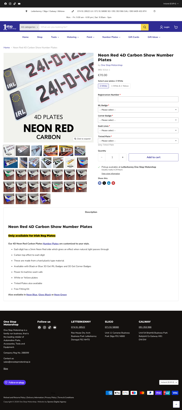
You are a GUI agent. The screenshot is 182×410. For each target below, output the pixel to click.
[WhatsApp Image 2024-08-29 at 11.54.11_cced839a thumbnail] (23, 162)
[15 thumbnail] (69, 174)
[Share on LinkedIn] (108, 183)
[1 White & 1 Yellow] (120, 89)
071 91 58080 (112, 327)
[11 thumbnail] (33, 186)
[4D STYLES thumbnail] (46, 162)
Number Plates (110, 37)
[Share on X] (104, 183)
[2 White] (103, 89)
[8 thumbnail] (57, 186)
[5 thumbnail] (9, 198)
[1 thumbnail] (45, 198)
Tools (54, 37)
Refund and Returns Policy (14, 397)
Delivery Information (35, 397)
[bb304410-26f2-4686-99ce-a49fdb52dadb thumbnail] (80, 150)
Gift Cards (133, 37)
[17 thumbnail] (45, 174)
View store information (111, 174)
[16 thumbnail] (57, 174)
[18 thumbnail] (33, 174)
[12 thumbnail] (21, 186)
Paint (90, 37)
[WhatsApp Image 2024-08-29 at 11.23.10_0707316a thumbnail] (22, 150)
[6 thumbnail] (81, 186)
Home (25, 37)
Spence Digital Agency (56, 402)
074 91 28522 (78, 327)
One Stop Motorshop (111, 65)
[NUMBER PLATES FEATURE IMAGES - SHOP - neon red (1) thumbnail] (9, 150)
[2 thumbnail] (33, 198)
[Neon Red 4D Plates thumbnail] (36, 150)
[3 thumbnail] (70, 162)
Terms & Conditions (66, 397)
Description (91, 212)
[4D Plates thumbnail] (34, 162)
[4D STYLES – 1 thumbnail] (58, 162)
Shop (40, 37)
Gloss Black (44, 294)
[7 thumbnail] (69, 186)
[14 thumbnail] (81, 174)
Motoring (72, 37)
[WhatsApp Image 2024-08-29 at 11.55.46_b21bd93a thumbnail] (66, 150)
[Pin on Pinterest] (113, 183)
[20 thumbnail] (9, 174)
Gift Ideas (153, 37)
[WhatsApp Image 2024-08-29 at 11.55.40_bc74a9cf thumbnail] (50, 150)
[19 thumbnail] (21, 174)
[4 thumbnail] (21, 198)
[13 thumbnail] (9, 186)
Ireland (170, 3)
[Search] (145, 27)
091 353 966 (145, 327)
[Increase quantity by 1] (122, 157)
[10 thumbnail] (45, 186)
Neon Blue (31, 294)
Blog (6, 368)
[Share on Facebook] (99, 183)
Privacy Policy (50, 397)
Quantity (102, 151)
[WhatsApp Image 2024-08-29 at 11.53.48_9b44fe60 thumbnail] (10, 162)
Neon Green (60, 294)
